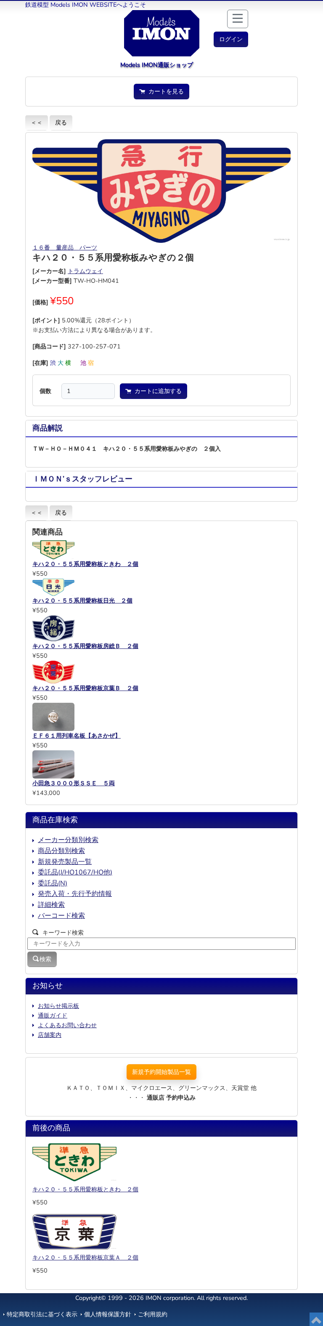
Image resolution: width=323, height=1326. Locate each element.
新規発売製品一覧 (65, 861)
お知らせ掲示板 (58, 1006)
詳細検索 (51, 904)
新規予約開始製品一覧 (161, 1072)
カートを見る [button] (164, 91)
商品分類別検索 (61, 851)
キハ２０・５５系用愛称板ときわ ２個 (85, 1189)
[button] (231, 39)
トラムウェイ (85, 271)
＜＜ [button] (36, 122)
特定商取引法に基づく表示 (42, 1314)
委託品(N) (52, 883)
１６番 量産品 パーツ (64, 247)
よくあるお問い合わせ (67, 1025)
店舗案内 (49, 1035)
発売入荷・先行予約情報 (75, 893)
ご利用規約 (152, 1314)
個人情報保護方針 (107, 1314)
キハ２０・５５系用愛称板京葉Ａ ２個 (85, 1257)
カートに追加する (156, 391)
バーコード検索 (61, 915)
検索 (45, 959)
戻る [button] (61, 122)
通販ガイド (52, 1015)
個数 (45, 391)
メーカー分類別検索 (68, 840)
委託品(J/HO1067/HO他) (75, 872)
